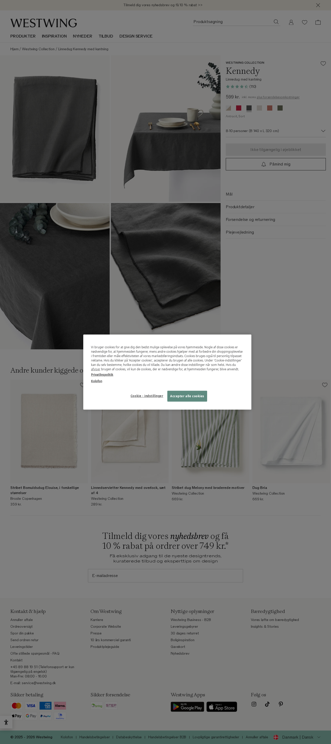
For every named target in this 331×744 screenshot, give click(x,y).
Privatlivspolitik (102, 375)
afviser (95, 369)
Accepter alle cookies (187, 396)
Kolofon (96, 381)
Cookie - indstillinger (147, 396)
